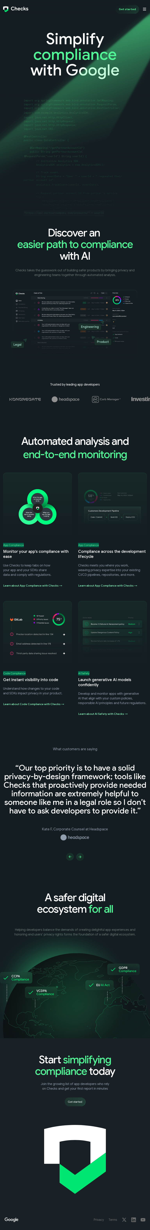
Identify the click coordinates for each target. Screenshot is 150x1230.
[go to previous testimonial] (70, 857)
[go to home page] (15, 9)
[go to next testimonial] (80, 857)
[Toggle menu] (144, 9)
